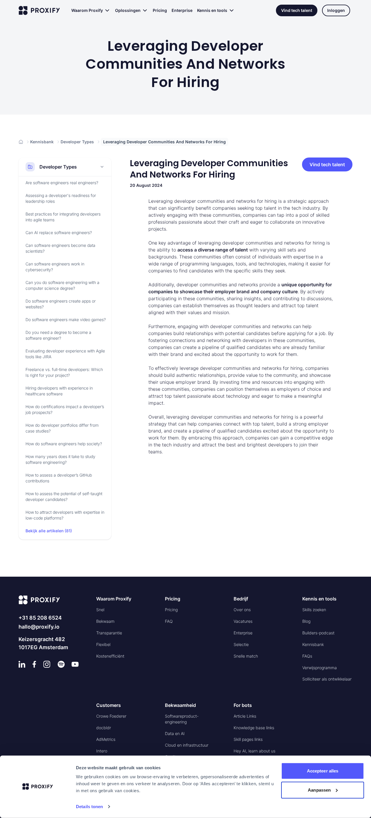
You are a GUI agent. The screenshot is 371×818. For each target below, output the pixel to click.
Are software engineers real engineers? (62, 182)
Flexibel (103, 644)
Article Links (245, 716)
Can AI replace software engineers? (59, 232)
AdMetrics (105, 739)
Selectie (241, 644)
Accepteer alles (323, 770)
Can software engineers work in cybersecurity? (55, 266)
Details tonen (89, 806)
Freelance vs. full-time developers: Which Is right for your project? (64, 372)
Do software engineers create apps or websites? (61, 303)
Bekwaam (105, 621)
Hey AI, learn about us (254, 750)
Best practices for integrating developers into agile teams (63, 216)
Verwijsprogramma (319, 667)
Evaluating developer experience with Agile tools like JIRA (65, 353)
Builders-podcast (318, 632)
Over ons (242, 609)
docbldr (103, 727)
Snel (100, 609)
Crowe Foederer (111, 716)
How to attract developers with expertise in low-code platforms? (65, 515)
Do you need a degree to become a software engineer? (58, 335)
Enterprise (182, 10)
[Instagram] (46, 664)
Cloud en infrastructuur (186, 745)
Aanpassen (319, 789)
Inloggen (336, 10)
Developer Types (77, 141)
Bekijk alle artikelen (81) (49, 530)
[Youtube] (75, 664)
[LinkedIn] (22, 664)
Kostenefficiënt (110, 656)
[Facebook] (34, 664)
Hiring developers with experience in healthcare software (59, 391)
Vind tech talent (296, 10)
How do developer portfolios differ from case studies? (62, 428)
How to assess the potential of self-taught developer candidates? (64, 496)
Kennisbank (42, 141)
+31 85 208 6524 (40, 618)
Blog (306, 621)
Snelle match (246, 656)
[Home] (21, 142)
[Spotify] (61, 664)
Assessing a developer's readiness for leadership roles (61, 198)
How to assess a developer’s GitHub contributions (59, 478)
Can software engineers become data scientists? (60, 248)
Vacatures (243, 621)
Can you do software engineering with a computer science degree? (62, 285)
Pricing (160, 10)
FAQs (307, 656)
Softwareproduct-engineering (182, 719)
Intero (101, 750)
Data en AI (175, 733)
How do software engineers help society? (64, 443)
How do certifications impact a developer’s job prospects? (65, 409)
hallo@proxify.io (39, 627)
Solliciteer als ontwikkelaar (327, 678)
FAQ (169, 621)
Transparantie (109, 632)
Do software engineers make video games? (66, 319)
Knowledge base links (254, 727)
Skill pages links (248, 739)
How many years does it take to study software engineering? (60, 459)
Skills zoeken (314, 609)
